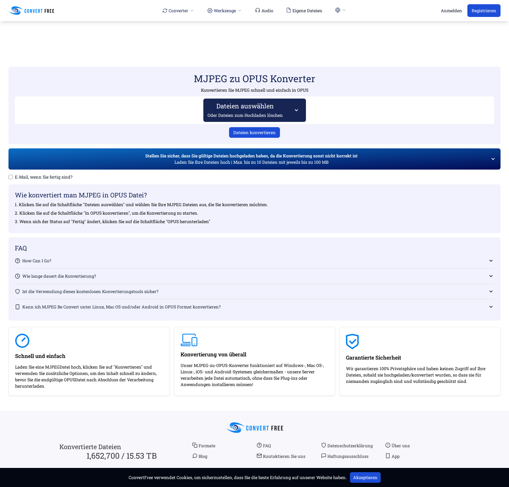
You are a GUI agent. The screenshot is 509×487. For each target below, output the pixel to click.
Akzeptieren (365, 477)
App (396, 456)
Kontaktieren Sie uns (284, 456)
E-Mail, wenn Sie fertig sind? (43, 177)
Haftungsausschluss (347, 456)
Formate (207, 445)
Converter (178, 10)
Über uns (401, 445)
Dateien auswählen (245, 110)
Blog (203, 456)
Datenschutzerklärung (350, 445)
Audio (267, 10)
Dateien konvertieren (254, 132)
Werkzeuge (225, 10)
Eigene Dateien (307, 10)
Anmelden (451, 10)
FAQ (267, 445)
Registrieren (484, 10)
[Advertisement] (254, 36)
